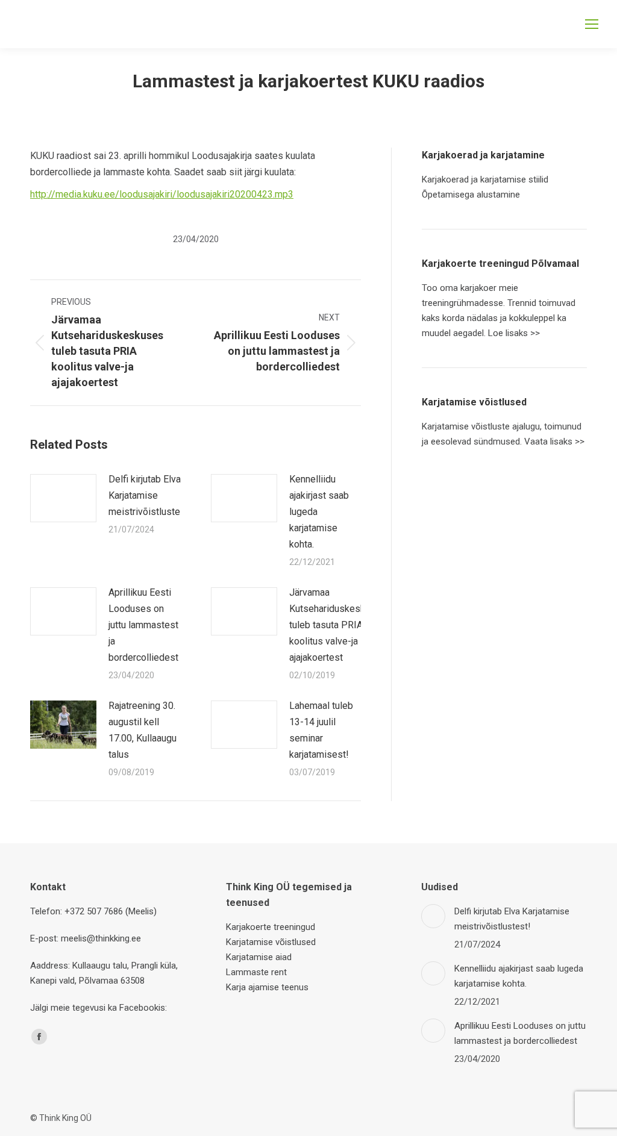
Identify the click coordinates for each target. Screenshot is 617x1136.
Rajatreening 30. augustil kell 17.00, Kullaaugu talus (142, 730)
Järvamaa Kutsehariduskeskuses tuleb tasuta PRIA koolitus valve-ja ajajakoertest (337, 625)
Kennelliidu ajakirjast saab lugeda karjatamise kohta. (319, 511)
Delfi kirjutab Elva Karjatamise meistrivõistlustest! (150, 495)
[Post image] (63, 498)
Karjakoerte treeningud (270, 927)
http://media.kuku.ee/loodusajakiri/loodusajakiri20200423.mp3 (161, 194)
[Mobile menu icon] (592, 24)
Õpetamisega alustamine (471, 194)
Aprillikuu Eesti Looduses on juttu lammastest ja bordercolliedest (143, 625)
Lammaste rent (256, 972)
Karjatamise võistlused (271, 942)
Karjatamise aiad (259, 957)
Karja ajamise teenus (267, 987)
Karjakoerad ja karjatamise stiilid (485, 179)
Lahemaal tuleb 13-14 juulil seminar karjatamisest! (321, 730)
